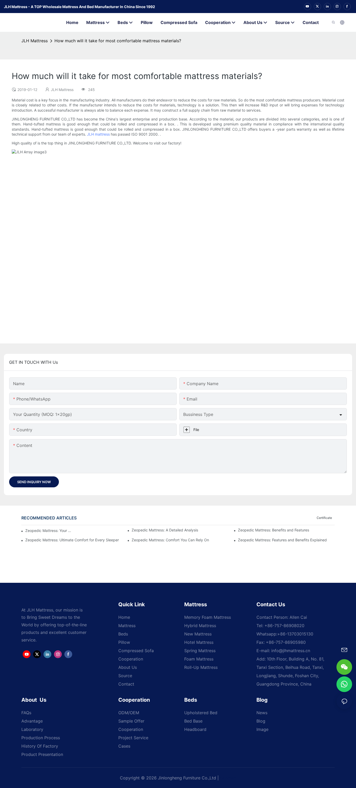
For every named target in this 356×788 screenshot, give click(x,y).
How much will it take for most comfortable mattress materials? (117, 40)
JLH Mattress (34, 40)
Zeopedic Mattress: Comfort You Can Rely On (170, 540)
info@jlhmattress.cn (290, 650)
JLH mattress (98, 134)
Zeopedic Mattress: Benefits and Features (273, 530)
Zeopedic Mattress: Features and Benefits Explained (282, 540)
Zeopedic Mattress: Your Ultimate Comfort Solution (48, 530)
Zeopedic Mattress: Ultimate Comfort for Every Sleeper (72, 540)
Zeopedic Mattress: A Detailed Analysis (165, 530)
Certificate (324, 518)
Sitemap (228, 777)
